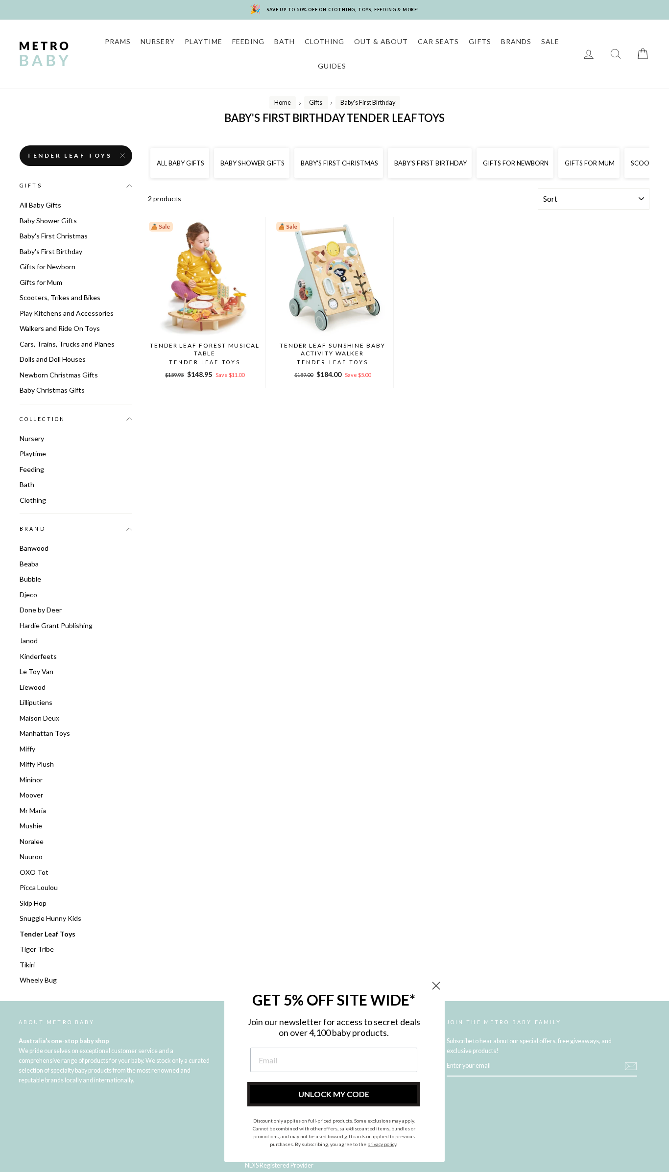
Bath (27, 484)
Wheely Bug (38, 980)
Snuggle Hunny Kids (50, 918)
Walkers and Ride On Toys (60, 328)
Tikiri (27, 965)
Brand (33, 529)
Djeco (28, 594)
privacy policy (381, 1144)
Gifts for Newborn (47, 266)
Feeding (32, 469)
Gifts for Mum (41, 282)
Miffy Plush (37, 764)
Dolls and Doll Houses (53, 359)
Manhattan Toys (45, 733)
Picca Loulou (39, 887)
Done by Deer (41, 610)
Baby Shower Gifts (48, 220)
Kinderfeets (38, 656)
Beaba (29, 564)
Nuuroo (31, 856)
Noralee (32, 841)
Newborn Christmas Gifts (59, 375)
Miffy (27, 749)
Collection (43, 419)
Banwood (34, 548)
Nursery (32, 438)
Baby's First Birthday (51, 251)
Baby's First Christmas (54, 236)
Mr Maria (33, 810)
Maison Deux (39, 718)
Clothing (33, 500)
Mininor (31, 779)
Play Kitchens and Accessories (67, 313)
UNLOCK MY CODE (333, 1094)
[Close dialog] (436, 985)
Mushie (31, 825)
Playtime (33, 453)
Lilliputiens (36, 702)
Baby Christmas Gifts (52, 390)
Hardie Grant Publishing (56, 625)
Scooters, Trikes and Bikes (60, 297)
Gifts (31, 185)
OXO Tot (34, 872)
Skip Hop (33, 903)
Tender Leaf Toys (69, 155)
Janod (29, 640)
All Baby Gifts (40, 205)
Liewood (33, 687)
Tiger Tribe (37, 949)
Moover (31, 795)
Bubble (30, 579)
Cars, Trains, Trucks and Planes (67, 344)
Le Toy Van (36, 671)
